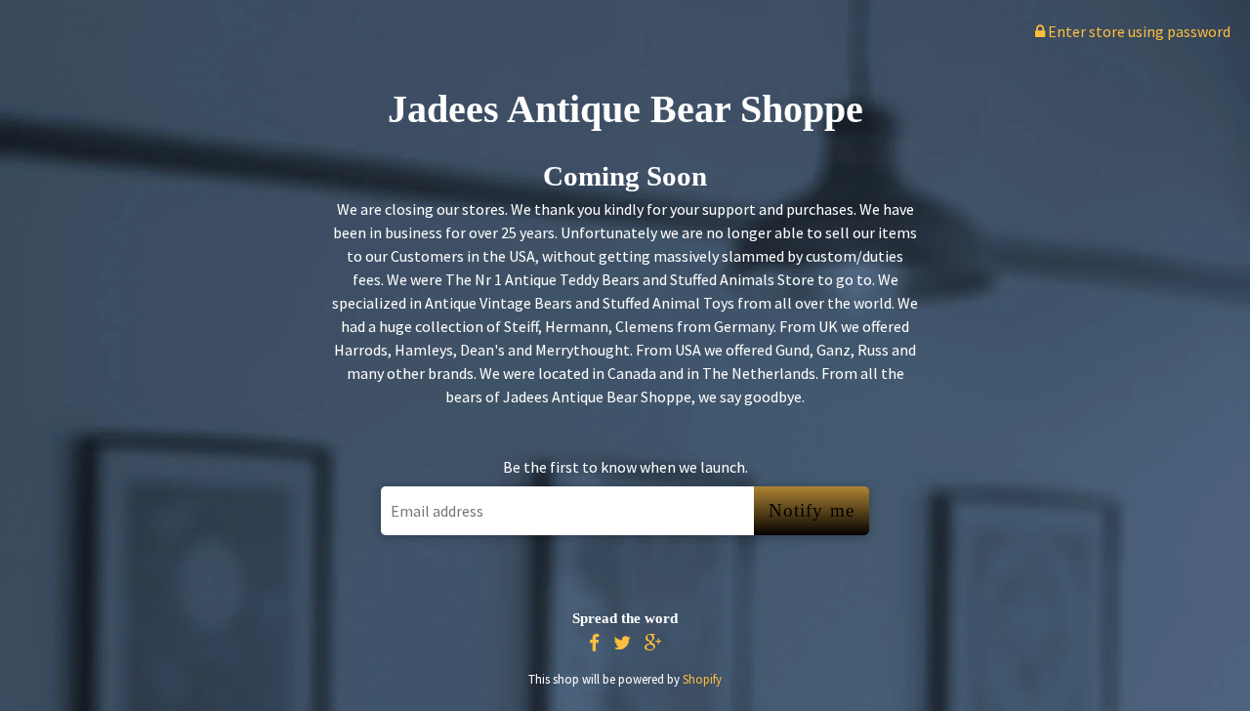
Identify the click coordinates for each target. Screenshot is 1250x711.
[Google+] (653, 643)
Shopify (702, 679)
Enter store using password (1137, 31)
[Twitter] (622, 643)
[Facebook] (594, 643)
